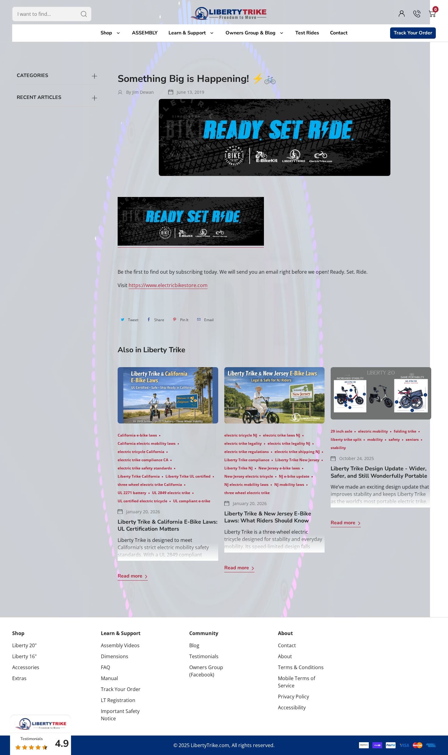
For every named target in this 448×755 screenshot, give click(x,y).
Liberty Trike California (139, 476)
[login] (401, 13)
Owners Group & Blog (252, 33)
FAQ (105, 667)
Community (203, 633)
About (285, 633)
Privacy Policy (293, 696)
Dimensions (114, 656)
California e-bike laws (137, 435)
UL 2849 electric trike (171, 492)
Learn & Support (188, 33)
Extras (19, 678)
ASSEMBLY (145, 33)
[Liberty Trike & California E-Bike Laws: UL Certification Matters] (168, 395)
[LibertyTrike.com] (228, 13)
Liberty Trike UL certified (188, 476)
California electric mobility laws (147, 443)
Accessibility (292, 707)
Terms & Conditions (301, 667)
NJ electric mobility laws (246, 484)
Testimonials (204, 656)
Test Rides (307, 33)
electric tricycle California (141, 451)
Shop (108, 33)
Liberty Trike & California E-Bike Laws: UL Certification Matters (167, 525)
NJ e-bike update (294, 476)
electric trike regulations (246, 451)
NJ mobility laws (289, 484)
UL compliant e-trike (191, 501)
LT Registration (118, 700)
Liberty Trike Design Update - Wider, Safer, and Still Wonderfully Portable (379, 472)
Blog (194, 645)
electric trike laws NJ (281, 435)
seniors (412, 439)
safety (394, 439)
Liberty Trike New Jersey (297, 459)
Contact (338, 33)
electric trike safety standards (145, 468)
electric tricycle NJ (240, 435)
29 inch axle (341, 431)
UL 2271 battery (132, 492)
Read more (130, 576)
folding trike (405, 431)
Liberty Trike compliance (246, 459)
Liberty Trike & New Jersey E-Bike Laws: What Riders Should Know (267, 517)
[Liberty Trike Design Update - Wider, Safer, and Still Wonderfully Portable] (381, 393)
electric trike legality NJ (289, 443)
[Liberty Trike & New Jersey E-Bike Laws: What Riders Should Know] (274, 395)
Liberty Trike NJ (238, 468)
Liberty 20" (24, 645)
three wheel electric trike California (150, 484)
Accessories (25, 667)
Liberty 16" (24, 656)
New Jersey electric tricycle (248, 476)
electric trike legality (243, 443)
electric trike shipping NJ (297, 451)
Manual (109, 678)
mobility (375, 439)
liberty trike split (346, 439)
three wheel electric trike (247, 492)
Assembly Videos (120, 645)
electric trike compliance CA (143, 459)
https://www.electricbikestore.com (168, 285)
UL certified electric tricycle (142, 501)
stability (338, 447)
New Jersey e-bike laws (279, 468)
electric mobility (373, 431)
